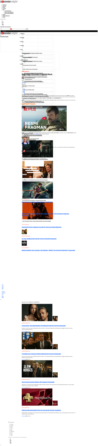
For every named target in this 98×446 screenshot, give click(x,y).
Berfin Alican (24, 416)
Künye (11, 432)
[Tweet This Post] (50, 285)
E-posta (23, 170)
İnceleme (4, 6)
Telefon (4, 8)
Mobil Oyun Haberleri (8, 12)
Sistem (3, 7)
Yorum (23, 166)
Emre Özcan (24, 82)
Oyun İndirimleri (7, 11)
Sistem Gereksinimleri (9, 13)
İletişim (11, 434)
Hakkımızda (4, 31)
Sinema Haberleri (6, 15)
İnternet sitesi (24, 172)
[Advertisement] (29, 182)
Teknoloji (4, 4)
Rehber (3, 14)
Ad (22, 168)
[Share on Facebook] (50, 284)
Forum (3, 17)
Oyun (3, 9)
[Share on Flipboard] (50, 287)
